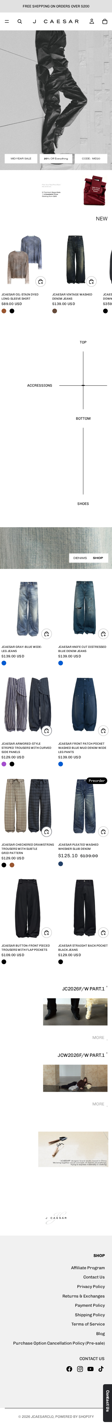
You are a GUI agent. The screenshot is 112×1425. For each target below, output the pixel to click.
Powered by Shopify (74, 1417)
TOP (83, 342)
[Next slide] (100, 273)
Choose (45, 281)
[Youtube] (90, 1369)
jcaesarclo (42, 1417)
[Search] (19, 21)
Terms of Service (88, 1324)
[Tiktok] (101, 1369)
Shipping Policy (90, 1314)
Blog (100, 1333)
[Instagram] (80, 1369)
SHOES (83, 504)
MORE (98, 1037)
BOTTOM (83, 418)
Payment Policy (90, 1305)
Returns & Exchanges (83, 1295)
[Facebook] (69, 1369)
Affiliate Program (88, 1267)
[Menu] (7, 21)
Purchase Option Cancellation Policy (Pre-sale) (59, 1342)
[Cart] (104, 21)
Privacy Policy (91, 1286)
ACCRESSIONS (39, 385)
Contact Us (94, 1277)
